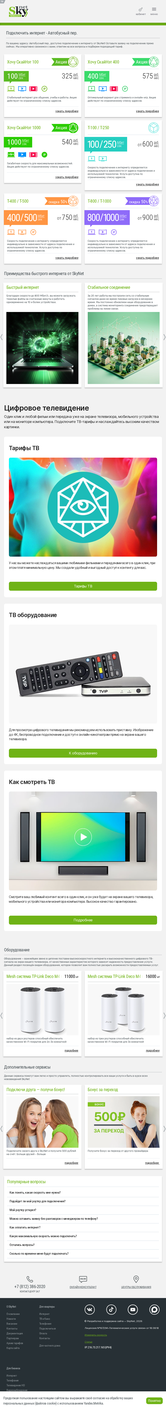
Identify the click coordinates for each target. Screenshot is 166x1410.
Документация (14, 1333)
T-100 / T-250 (98, 127)
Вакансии (11, 1323)
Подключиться (47, 1328)
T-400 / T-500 (18, 201)
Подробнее (83, 920)
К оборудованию (83, 753)
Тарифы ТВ (83, 586)
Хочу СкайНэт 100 (22, 62)
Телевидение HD (15, 1385)
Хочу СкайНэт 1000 (24, 127)
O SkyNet (11, 1306)
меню (154, 14)
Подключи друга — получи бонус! (35, 1089)
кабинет (141, 14)
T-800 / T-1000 (99, 201)
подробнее (71, 1050)
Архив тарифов (14, 1343)
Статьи (88, 1341)
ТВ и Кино (44, 1318)
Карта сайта (13, 1348)
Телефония (45, 1323)
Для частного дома (49, 1345)
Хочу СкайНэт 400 (103, 62)
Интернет (44, 1313)
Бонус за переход (103, 1089)
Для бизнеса (13, 1368)
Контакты (11, 1328)
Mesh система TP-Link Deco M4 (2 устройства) (46, 976)
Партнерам (12, 1338)
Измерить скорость (96, 1335)
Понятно (154, 1401)
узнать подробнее (66, 111)
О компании (12, 1313)
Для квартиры (47, 1306)
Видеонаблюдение (17, 1390)
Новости (11, 1318)
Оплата (43, 1333)
